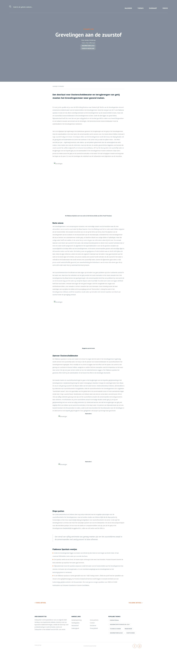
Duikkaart (153, 8)
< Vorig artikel (40, 603)
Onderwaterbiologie (88, 46)
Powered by (38, 645)
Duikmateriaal (114, 620)
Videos (165, 8)
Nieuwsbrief (75, 625)
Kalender (128, 8)
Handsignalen (75, 623)
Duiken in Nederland (88, 48)
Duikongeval (75, 628)
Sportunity (93, 646)
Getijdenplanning (76, 620)
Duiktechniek (130, 633)
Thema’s (140, 8)
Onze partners (94, 620)
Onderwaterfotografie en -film (119, 624)
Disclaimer (93, 625)
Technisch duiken (115, 629)
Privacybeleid (94, 628)
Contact (92, 623)
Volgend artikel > (135, 603)
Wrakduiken (128, 629)
